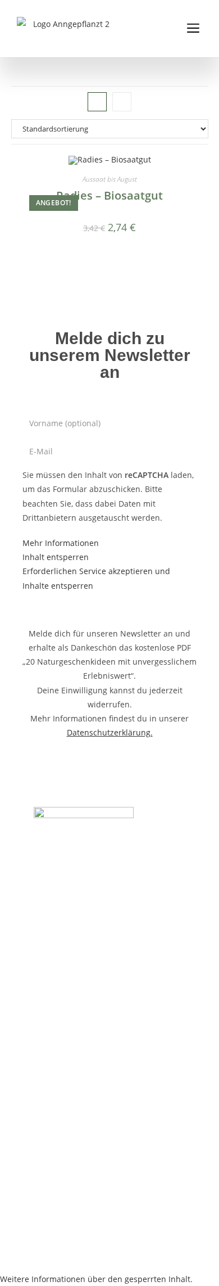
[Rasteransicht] (97, 101)
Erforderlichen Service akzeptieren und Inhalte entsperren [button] (96, 578)
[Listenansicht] (121, 101)
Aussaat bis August (110, 179)
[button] (193, 28)
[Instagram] (47, 855)
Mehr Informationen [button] (60, 543)
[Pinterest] (75, 855)
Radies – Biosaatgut (109, 195)
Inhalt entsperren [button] (55, 557)
